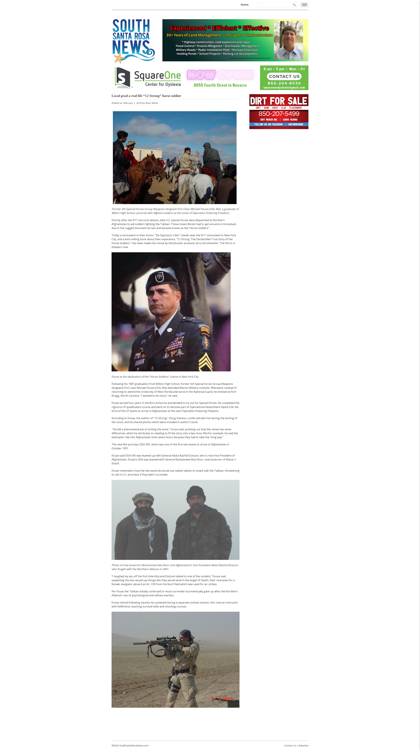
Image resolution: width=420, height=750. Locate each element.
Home (245, 4)
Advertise (303, 745)
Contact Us (290, 745)
